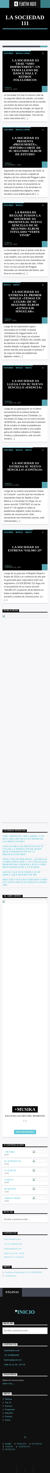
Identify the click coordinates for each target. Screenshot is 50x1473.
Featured (8, 53)
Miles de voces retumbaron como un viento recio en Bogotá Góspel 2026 (24, 882)
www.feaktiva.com (12, 1350)
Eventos (8, 1406)
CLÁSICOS (10, 1170)
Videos (9, 1446)
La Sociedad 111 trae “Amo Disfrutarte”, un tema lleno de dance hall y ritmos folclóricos (25, 70)
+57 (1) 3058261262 (13, 1244)
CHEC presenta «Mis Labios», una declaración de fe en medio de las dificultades (23, 839)
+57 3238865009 (11, 1355)
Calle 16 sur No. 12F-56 (14, 1364)
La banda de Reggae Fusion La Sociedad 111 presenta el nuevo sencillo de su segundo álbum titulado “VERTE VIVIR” (25, 224)
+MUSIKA (9, 1152)
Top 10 (8, 1402)
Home (8, 1444)
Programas (10, 1409)
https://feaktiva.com (12, 1239)
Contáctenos (10, 1276)
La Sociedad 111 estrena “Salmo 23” (25, 548)
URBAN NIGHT (12, 1198)
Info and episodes (25, 1132)
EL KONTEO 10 (12, 1161)
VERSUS (8, 1180)
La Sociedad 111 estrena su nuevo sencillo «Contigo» (25, 466)
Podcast (8, 1416)
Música (19, 205)
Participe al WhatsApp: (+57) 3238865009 (23, 1272)
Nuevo (16, 285)
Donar (7, 1420)
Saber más (7, 1383)
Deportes (9, 1413)
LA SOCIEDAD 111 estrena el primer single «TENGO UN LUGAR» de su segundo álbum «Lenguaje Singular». (25, 301)
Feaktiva (8, 87)
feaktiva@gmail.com (13, 1249)
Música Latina (23, 53)
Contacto (24, 1446)
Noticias (8, 1399)
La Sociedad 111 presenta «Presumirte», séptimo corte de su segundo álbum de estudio (25, 146)
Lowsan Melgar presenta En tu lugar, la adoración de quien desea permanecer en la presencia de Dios (23, 850)
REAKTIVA (10, 1189)
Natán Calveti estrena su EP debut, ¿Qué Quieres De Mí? (21, 873)
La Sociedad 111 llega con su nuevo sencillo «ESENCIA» (25, 384)
